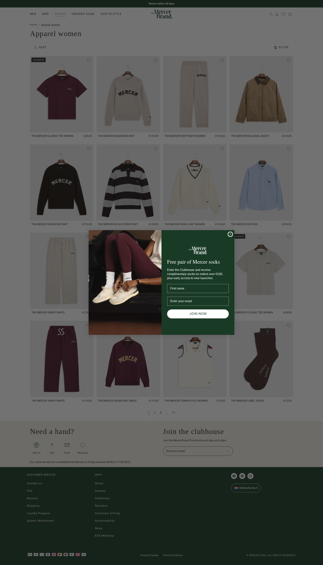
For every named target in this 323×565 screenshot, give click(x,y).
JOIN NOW (198, 313)
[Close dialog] (230, 234)
